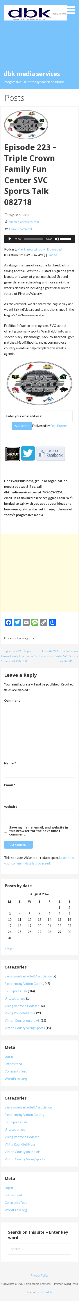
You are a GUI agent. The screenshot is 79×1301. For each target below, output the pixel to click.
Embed (52, 255)
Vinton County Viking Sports (25, 1028)
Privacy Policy (39, 1275)
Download (54, 249)
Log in (9, 1056)
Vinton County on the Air (22, 1020)
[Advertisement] (39, 45)
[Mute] (57, 239)
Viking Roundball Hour (20, 1013)
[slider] (66, 238)
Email (9, 785)
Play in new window (31, 249)
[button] (72, 7)
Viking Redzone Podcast (22, 1006)
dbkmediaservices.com (24, 222)
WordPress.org (16, 1079)
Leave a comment (20, 229)
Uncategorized (15, 998)
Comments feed (16, 1071)
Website (10, 807)
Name (10, 763)
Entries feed (13, 1064)
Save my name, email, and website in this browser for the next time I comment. (38, 831)
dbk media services (32, 73)
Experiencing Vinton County (24, 984)
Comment (12, 700)
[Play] (10, 239)
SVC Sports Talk (16, 991)
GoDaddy (46, 1292)
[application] (39, 239)
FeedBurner (58, 426)
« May (9, 948)
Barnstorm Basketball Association (28, 976)
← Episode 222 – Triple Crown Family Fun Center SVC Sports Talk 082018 (20, 656)
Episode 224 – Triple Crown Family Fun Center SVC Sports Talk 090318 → (59, 656)
